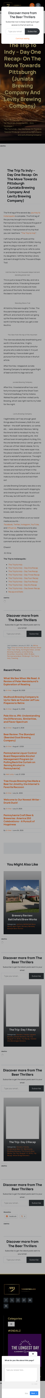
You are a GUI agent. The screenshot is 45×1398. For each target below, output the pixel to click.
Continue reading (22, 38)
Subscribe (32, 31)
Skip (26, 1393)
